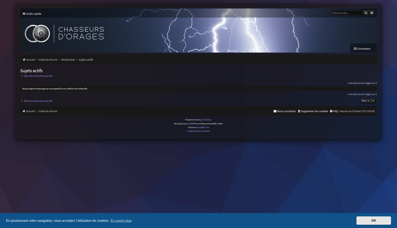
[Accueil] (96, 30)
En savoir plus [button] (121, 220)
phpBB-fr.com (203, 127)
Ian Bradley (207, 119)
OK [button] (373, 220)
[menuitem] (362, 49)
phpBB (190, 123)
